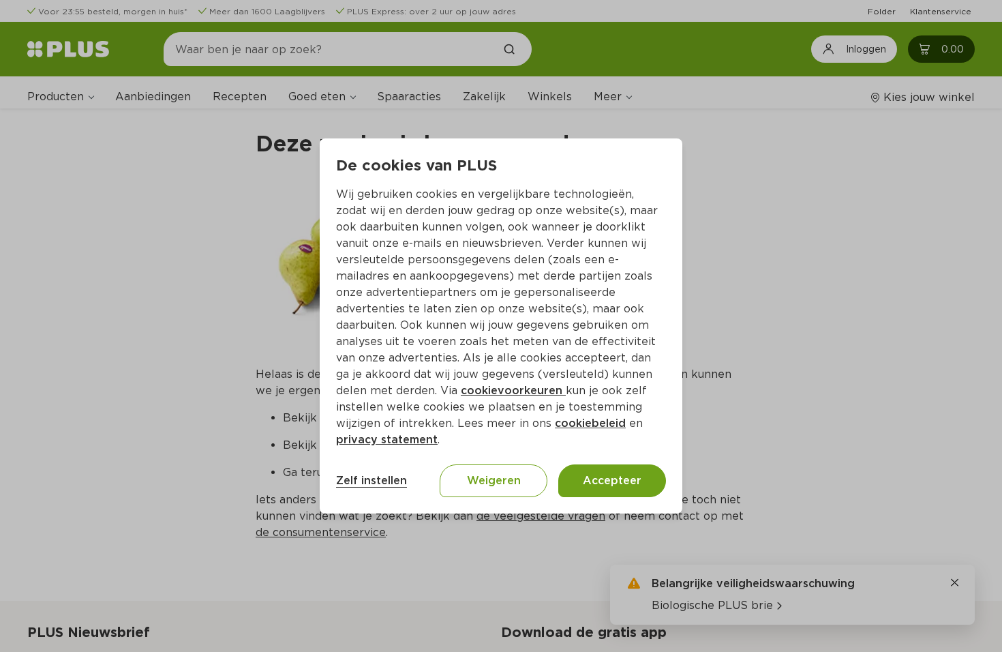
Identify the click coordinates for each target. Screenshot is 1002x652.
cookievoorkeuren (513, 390)
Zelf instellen (371, 480)
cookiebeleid (590, 423)
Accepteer (612, 480)
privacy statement (387, 439)
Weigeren (494, 480)
